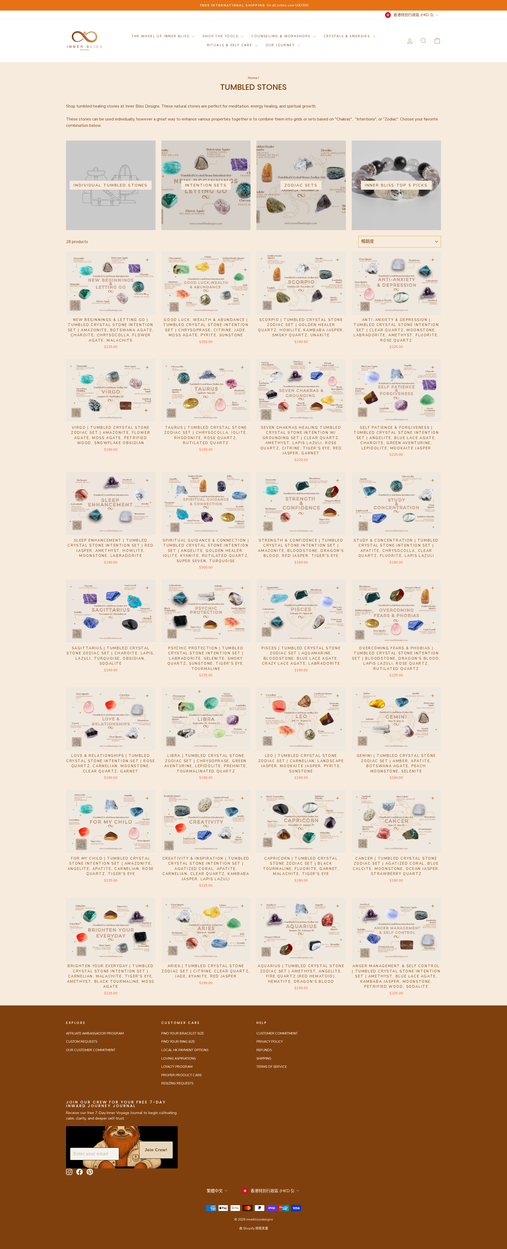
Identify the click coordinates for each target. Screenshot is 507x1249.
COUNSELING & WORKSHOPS (281, 36)
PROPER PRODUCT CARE (181, 1075)
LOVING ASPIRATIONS (178, 1058)
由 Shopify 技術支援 (253, 1228)
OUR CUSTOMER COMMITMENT (90, 1050)
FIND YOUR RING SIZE (178, 1041)
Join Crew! (156, 1150)
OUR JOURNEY (281, 45)
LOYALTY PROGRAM (177, 1066)
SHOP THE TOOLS (221, 36)
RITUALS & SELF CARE (230, 45)
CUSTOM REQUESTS (81, 1041)
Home (252, 78)
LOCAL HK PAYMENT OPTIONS (184, 1050)
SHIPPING (263, 1058)
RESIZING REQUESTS (177, 1083)
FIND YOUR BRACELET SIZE (182, 1033)
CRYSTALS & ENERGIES (348, 36)
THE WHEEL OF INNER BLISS (161, 36)
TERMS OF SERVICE (271, 1066)
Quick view (110, 308)
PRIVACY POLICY (269, 1041)
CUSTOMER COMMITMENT (277, 1033)
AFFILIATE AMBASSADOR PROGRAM (95, 1033)
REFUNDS (264, 1050)
